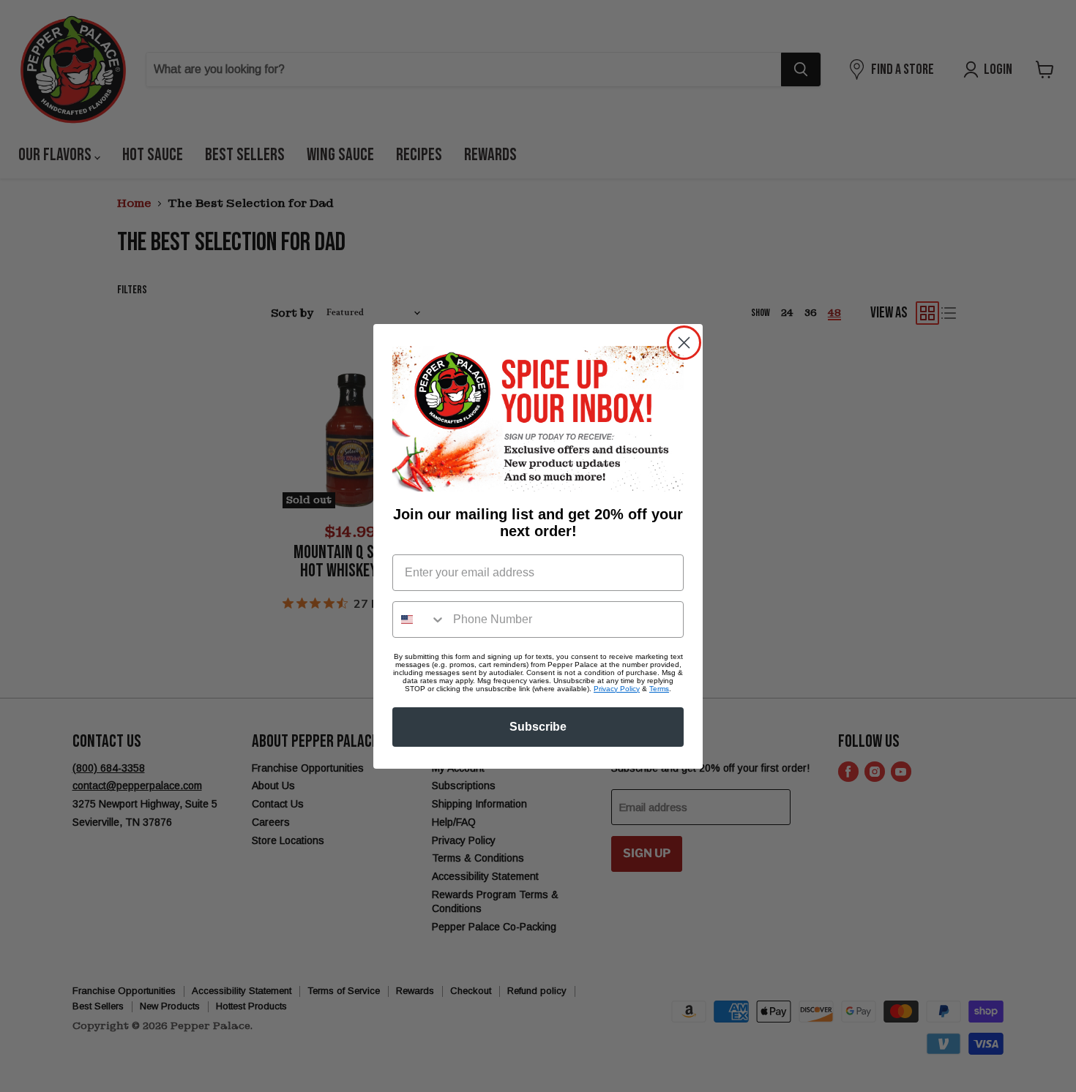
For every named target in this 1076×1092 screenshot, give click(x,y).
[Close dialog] (684, 342)
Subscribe (538, 726)
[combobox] (419, 619)
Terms (659, 689)
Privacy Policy (617, 689)
